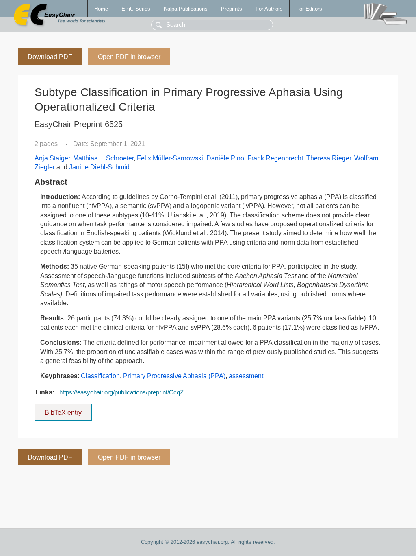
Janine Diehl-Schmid (99, 167)
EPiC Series (135, 9)
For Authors (269, 9)
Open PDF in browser (129, 56)
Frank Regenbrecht (275, 158)
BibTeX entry (68, 410)
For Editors (309, 9)
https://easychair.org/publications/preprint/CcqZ (121, 392)
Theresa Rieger (328, 158)
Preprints (231, 9)
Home (101, 9)
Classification (100, 375)
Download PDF (50, 56)
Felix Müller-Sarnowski (170, 158)
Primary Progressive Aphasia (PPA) (174, 375)
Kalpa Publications (186, 9)
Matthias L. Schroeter (103, 158)
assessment (246, 375)
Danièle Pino (225, 158)
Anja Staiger (52, 158)
